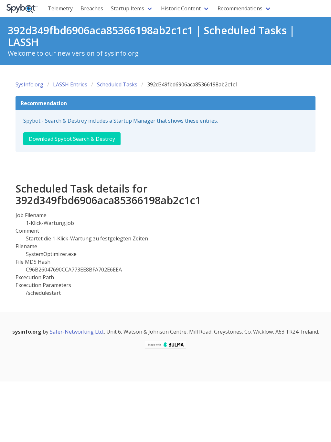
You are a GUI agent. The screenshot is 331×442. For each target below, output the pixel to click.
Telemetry (60, 8)
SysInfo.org (29, 84)
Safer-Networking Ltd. (77, 331)
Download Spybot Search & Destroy (72, 138)
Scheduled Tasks (117, 84)
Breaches (91, 8)
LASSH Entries (70, 84)
